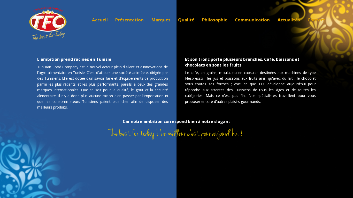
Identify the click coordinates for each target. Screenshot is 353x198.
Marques (161, 20)
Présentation (129, 20)
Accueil (100, 20)
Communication (252, 20)
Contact (316, 20)
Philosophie (214, 20)
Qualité (186, 20)
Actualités (289, 20)
